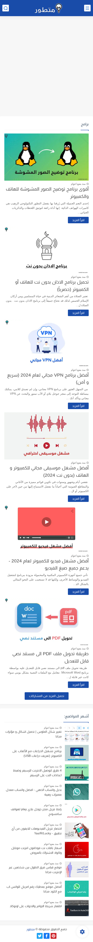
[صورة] (77, 734)
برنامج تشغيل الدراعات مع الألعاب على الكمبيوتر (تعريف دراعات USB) (37, 753)
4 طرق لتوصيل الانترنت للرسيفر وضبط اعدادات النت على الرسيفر (37, 773)
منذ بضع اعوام (78, 183)
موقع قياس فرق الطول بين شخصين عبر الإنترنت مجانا (35, 870)
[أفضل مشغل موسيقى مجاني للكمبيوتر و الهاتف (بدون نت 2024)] (46, 435)
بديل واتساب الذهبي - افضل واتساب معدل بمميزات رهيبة (34, 792)
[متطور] (48, 8)
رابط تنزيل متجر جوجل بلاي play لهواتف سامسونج (36, 811)
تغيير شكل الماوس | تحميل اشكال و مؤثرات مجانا (33, 734)
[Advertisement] (46, 66)
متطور (30, 929)
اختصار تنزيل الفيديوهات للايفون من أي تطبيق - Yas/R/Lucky (36, 831)
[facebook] (47, 936)
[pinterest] (53, 936)
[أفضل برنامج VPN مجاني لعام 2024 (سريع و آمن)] (46, 342)
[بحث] (5, 8)
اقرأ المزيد (78, 220)
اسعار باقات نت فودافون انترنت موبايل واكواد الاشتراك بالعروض (36, 850)
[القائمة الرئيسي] (87, 8)
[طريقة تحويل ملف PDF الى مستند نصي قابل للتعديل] (46, 621)
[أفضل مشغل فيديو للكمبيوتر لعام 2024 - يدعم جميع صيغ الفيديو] (46, 528)
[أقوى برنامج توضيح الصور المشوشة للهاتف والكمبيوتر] (46, 157)
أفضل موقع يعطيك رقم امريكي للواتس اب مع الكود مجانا (34, 889)
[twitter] (40, 936)
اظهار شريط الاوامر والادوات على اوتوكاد (36, 906)
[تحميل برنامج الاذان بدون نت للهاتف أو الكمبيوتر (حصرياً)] (46, 250)
